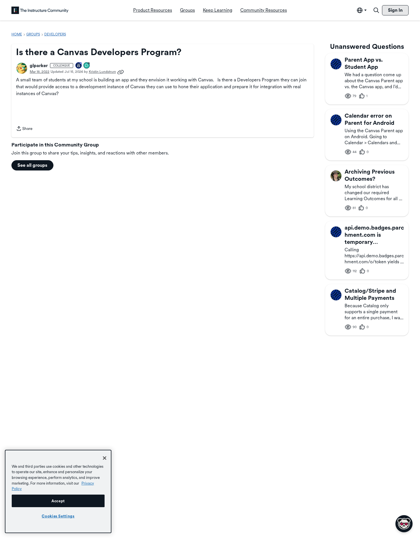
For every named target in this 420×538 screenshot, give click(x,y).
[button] (21, 68)
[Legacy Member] (78, 66)
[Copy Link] (120, 71)
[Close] (104, 458)
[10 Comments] (86, 66)
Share (24, 129)
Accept (58, 501)
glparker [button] (39, 65)
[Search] (376, 10)
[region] (58, 491)
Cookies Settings (58, 516)
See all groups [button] (32, 165)
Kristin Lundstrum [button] (102, 72)
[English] (40, 10)
